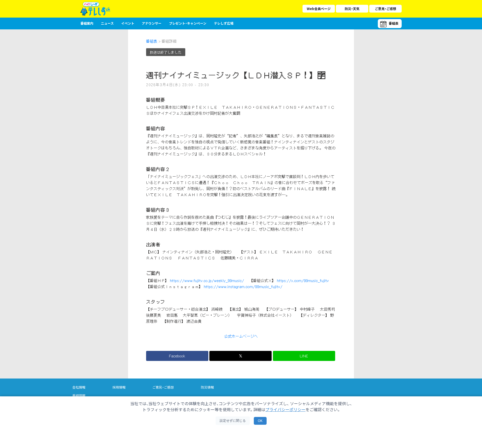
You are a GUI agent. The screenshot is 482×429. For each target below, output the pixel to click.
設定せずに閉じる (233, 420)
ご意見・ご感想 (385, 8)
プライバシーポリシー (285, 409)
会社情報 (78, 387)
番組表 (151, 41)
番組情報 (78, 395)
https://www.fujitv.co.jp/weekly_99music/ (207, 281)
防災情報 (207, 387)
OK (260, 421)
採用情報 (119, 387)
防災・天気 (352, 8)
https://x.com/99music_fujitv (303, 281)
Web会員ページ (319, 8)
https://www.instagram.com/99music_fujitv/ (243, 287)
